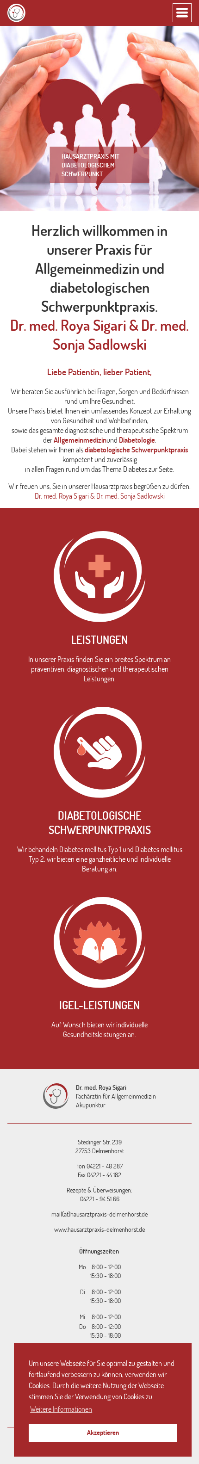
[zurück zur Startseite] (16, 13)
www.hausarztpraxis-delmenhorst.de (99, 1229)
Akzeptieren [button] (103, 1432)
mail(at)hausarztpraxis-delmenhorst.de (99, 1214)
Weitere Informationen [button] (61, 1409)
